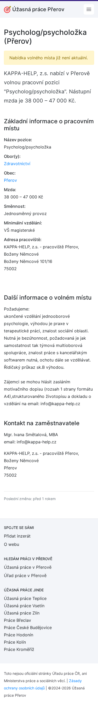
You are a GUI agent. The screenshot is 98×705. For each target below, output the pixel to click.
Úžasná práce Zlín (21, 613)
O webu (11, 544)
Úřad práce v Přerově (25, 575)
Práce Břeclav (17, 620)
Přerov (10, 180)
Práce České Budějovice (28, 627)
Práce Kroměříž (19, 649)
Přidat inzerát (17, 536)
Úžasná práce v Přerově (27, 567)
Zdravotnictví (17, 163)
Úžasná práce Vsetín (24, 605)
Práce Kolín (15, 642)
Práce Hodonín (18, 634)
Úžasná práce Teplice (25, 598)
